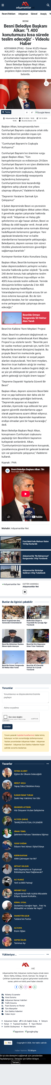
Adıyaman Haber (11, 1021)
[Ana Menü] (3, 5)
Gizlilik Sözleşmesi (12, 1027)
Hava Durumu (10, 997)
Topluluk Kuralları (20, 1024)
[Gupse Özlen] (7, 941)
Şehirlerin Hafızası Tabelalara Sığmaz (31, 834)
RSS (9, 1043)
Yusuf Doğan (20, 843)
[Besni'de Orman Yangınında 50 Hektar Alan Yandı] (13, 657)
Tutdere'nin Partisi (22, 919)
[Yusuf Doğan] (7, 845)
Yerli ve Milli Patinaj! (23, 883)
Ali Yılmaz (19, 880)
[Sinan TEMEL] (7, 833)
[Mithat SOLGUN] (7, 869)
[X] (21, 987)
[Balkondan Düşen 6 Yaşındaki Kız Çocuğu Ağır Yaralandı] (38, 612)
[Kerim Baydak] (7, 857)
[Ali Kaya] (7, 929)
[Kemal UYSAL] (7, 905)
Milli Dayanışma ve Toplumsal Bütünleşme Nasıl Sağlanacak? (28, 870)
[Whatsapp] (35, 987)
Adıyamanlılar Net (12, 118)
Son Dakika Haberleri (14, 1011)
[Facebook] (16, 987)
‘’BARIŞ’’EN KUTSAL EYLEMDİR (28, 822)
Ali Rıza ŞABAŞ (21, 819)
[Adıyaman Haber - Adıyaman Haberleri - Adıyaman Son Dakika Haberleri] (25, 5)
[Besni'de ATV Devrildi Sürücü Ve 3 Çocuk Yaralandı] (38, 657)
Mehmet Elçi (20, 890)
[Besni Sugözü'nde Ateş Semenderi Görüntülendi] (13, 612)
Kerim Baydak (20, 855)
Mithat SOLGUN (21, 866)
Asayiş (43, 13)
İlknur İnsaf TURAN (23, 795)
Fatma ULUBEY (20, 771)
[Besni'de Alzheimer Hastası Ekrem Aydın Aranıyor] (13, 635)
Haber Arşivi (10, 1014)
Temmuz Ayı (20, 943)
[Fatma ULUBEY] (7, 772)
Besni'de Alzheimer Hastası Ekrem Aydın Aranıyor (13, 645)
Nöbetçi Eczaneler (12, 995)
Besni (25, 21)
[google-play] (32, 1032)
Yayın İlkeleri (36, 1024)
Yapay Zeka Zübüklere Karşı (27, 786)
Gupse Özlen (20, 940)
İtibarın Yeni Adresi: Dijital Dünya (29, 846)
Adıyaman (23, 13)
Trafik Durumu (11, 1003)
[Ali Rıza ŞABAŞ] (7, 820)
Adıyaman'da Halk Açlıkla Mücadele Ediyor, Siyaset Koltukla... (30, 894)
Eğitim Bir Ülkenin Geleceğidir (28, 774)
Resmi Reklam (8, 13)
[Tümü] (48, 764)
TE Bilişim (32, 1050)
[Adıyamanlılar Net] (11, 584)
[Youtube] (30, 987)
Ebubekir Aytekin (22, 807)
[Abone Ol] (42, 112)
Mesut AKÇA (20, 783)
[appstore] (19, 1032)
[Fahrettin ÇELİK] (7, 917)
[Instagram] (26, 987)
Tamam (15, 1062)
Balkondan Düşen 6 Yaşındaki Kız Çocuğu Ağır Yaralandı (37, 623)
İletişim (44, 1021)
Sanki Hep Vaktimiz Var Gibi (27, 798)
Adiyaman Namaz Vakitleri (16, 1000)
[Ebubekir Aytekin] (7, 808)
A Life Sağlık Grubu (29, 1021)
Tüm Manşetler (11, 1008)
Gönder (7, 726)
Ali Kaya (18, 928)
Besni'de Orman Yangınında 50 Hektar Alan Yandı (13, 666)
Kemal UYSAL (20, 902)
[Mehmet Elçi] (7, 893)
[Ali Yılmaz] (7, 881)
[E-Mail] (25, 592)
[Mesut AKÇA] (7, 784)
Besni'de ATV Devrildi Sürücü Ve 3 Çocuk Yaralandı (35, 667)
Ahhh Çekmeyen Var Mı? (25, 858)
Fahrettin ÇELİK (21, 916)
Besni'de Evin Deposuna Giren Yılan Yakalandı (36, 645)
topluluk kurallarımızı (26, 735)
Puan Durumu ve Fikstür (15, 1006)
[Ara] (48, 5)
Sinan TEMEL (20, 831)
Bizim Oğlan (19, 931)
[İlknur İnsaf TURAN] (7, 796)
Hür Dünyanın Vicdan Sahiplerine (29, 810)
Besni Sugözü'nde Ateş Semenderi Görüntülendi (12, 622)
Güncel (34, 13)
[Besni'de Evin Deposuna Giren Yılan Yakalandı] (38, 635)
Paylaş (7, 112)
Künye (6, 1024)
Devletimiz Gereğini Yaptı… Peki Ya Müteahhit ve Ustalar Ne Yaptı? (30, 907)
